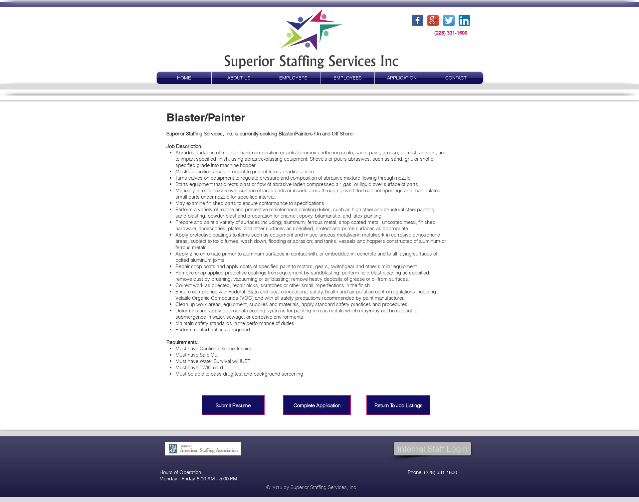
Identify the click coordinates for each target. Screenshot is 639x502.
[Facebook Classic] (417, 20)
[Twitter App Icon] (449, 20)
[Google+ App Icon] (433, 20)
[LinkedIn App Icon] (464, 20)
